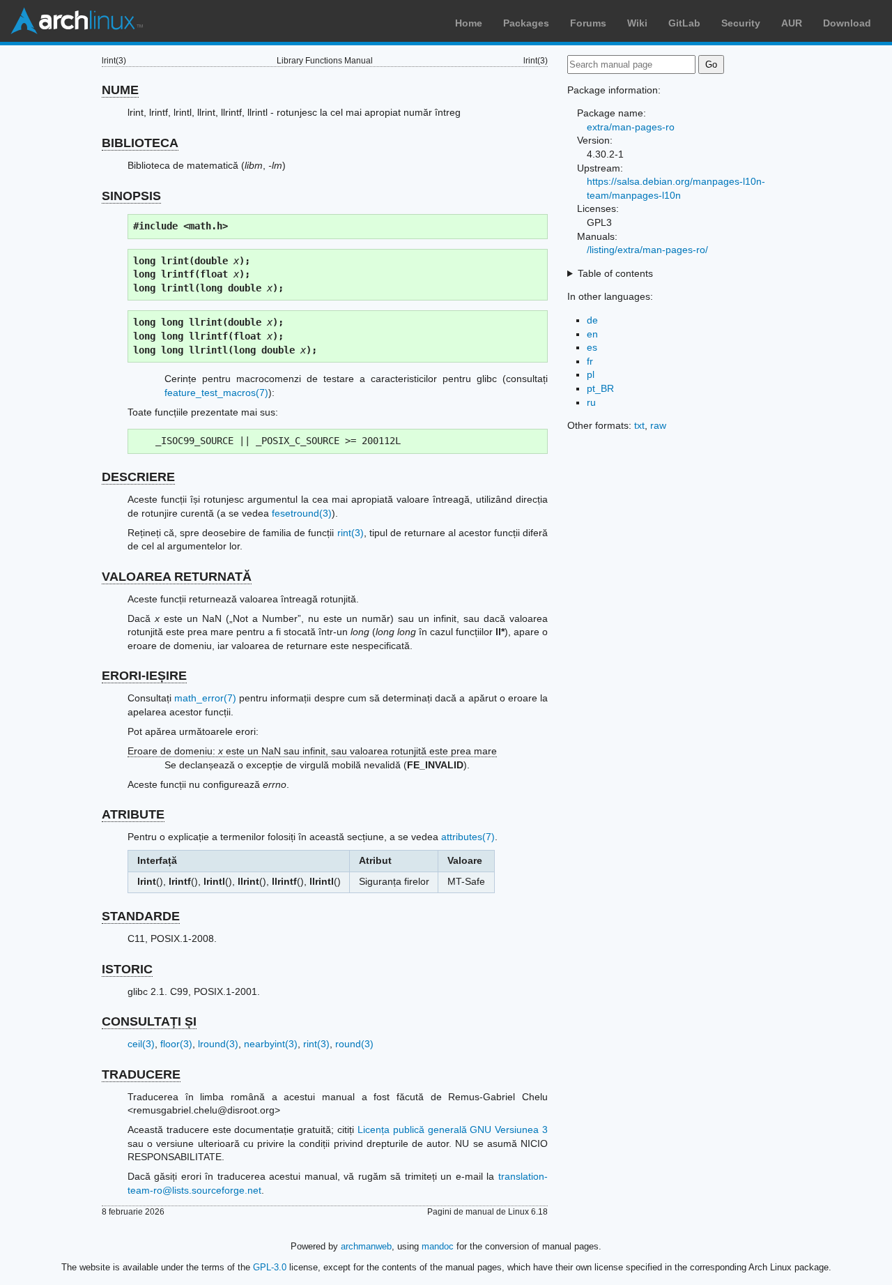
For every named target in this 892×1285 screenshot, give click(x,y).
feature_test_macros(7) (216, 392)
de (592, 320)
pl (590, 374)
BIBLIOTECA (140, 143)
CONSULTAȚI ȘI (149, 1021)
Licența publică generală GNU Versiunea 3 (452, 1129)
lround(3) (218, 1043)
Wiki (637, 23)
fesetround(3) (302, 513)
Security (740, 23)
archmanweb (366, 1246)
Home (468, 23)
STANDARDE (141, 916)
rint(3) (350, 532)
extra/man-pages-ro (631, 126)
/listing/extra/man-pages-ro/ (647, 249)
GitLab (684, 23)
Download (847, 23)
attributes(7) (468, 836)
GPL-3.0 (269, 1267)
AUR (791, 23)
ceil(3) (141, 1043)
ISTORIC (127, 969)
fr (590, 361)
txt (639, 425)
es (592, 347)
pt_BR (600, 388)
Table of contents (615, 273)
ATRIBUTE (133, 814)
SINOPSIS (131, 196)
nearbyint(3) (271, 1043)
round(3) (354, 1043)
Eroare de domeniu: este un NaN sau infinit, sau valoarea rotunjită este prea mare (312, 750)
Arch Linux (76, 21)
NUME (120, 90)
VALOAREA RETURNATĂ (177, 577)
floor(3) (176, 1043)
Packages (526, 23)
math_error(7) (205, 698)
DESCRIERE (138, 477)
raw (658, 425)
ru (591, 402)
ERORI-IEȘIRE (144, 676)
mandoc (438, 1246)
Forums (588, 23)
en (592, 334)
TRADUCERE (141, 1074)
